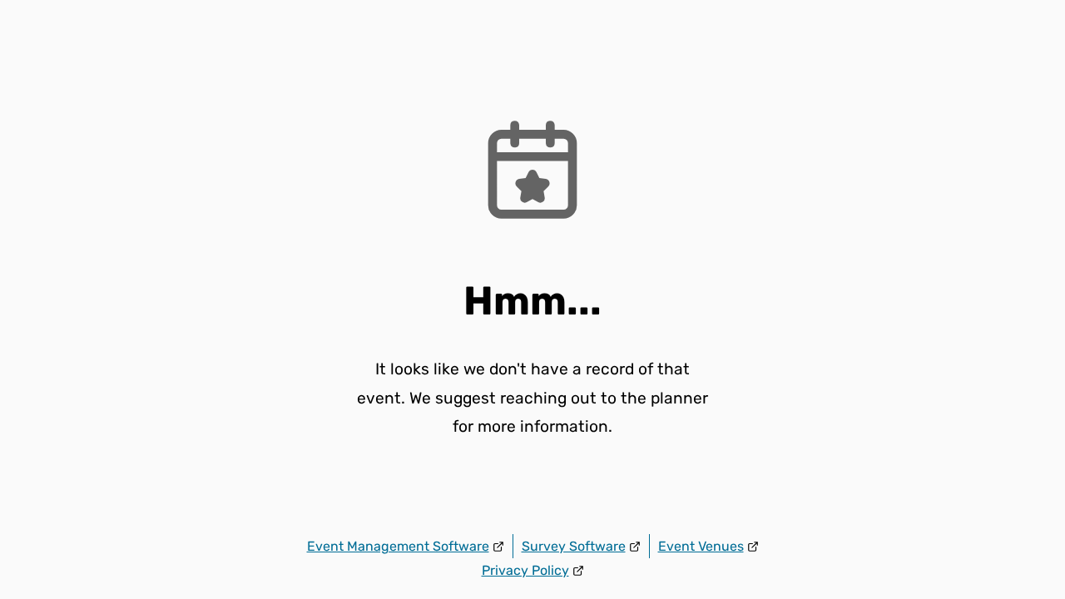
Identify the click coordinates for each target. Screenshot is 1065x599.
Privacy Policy (525, 570)
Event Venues (701, 546)
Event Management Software (398, 546)
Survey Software (574, 546)
